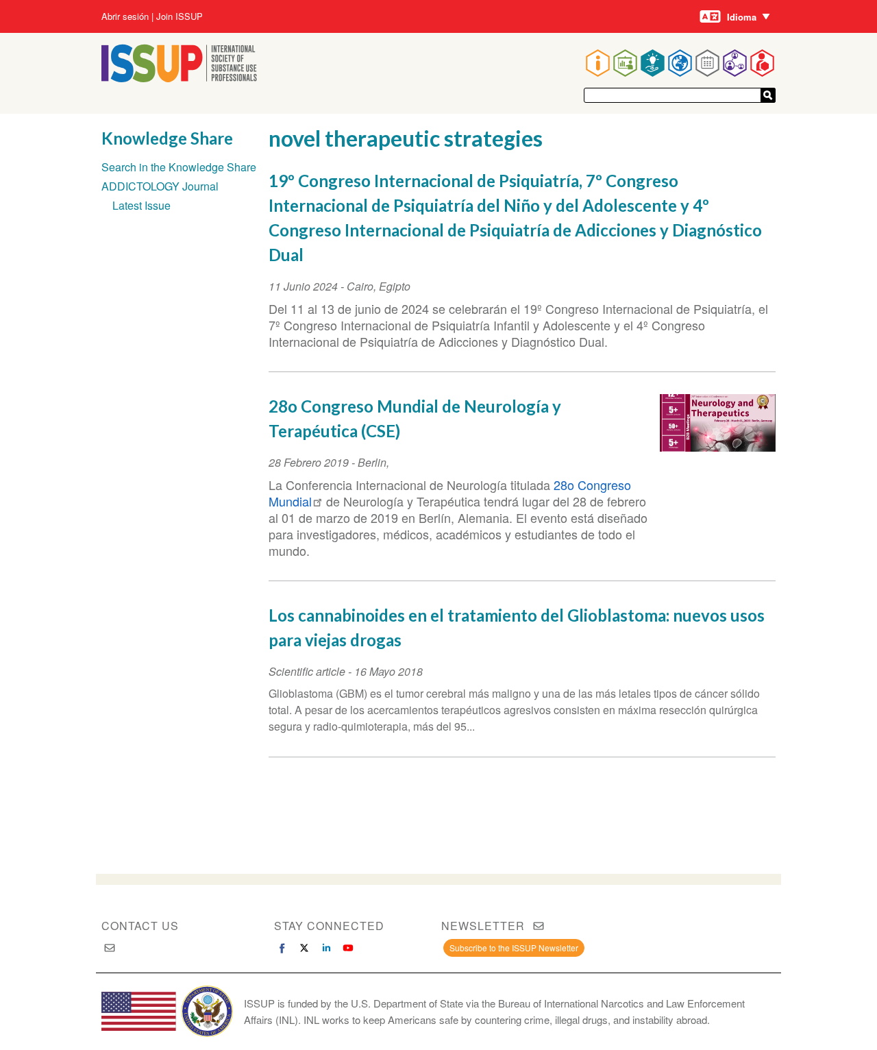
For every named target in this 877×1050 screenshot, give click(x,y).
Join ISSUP (179, 16)
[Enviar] (768, 95)
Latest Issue (141, 205)
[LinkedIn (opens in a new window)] (326, 948)
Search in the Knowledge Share (178, 167)
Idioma (741, 16)
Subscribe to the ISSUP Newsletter (513, 947)
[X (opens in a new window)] (304, 948)
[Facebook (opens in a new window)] (282, 948)
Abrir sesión (125, 16)
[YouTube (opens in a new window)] (348, 948)
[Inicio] (179, 78)
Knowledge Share (167, 138)
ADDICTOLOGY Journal (160, 186)
